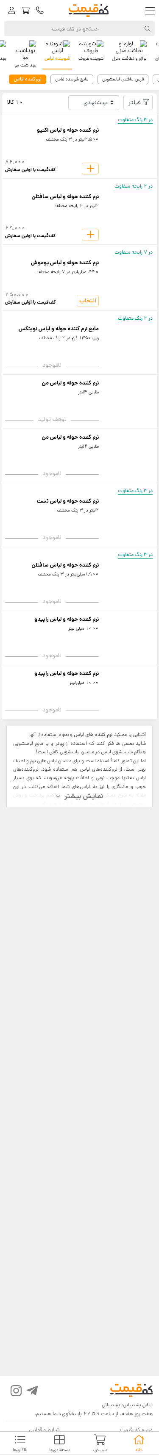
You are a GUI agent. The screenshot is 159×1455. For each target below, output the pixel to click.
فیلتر (134, 102)
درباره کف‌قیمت (136, 1430)
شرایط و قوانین (44, 1430)
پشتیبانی (111, 1404)
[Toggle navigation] (152, 11)
